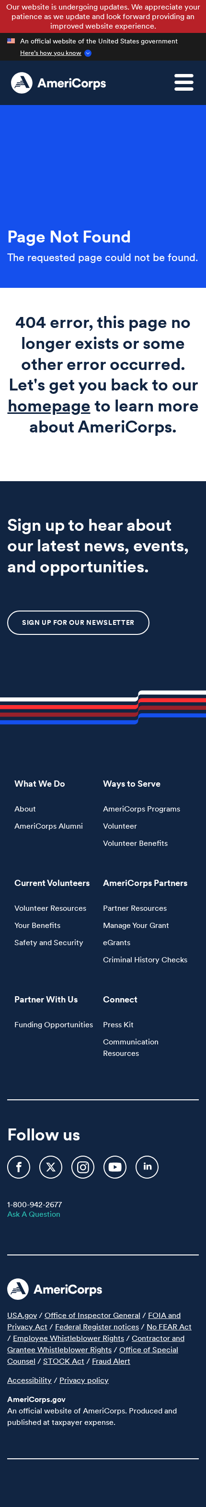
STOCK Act (63, 1361)
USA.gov (22, 1315)
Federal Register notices (97, 1326)
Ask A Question (33, 1214)
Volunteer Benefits (135, 843)
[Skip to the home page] (58, 83)
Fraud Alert (111, 1361)
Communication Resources (131, 1047)
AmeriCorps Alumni (48, 826)
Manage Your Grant (136, 925)
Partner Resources (135, 908)
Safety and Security (48, 942)
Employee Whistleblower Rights (68, 1338)
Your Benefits (37, 925)
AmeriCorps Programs (141, 808)
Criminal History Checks (145, 959)
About (25, 808)
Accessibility (29, 1380)
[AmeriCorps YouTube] (115, 1171)
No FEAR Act (169, 1326)
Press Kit (118, 1024)
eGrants (116, 942)
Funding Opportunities (53, 1024)
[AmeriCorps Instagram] (83, 1171)
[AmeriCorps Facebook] (19, 1171)
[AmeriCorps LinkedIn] (147, 1171)
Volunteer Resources (50, 908)
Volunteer (120, 826)
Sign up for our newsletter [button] (78, 622)
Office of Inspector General (92, 1315)
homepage (49, 405)
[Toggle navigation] (189, 88)
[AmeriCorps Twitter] (51, 1171)
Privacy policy (84, 1380)
